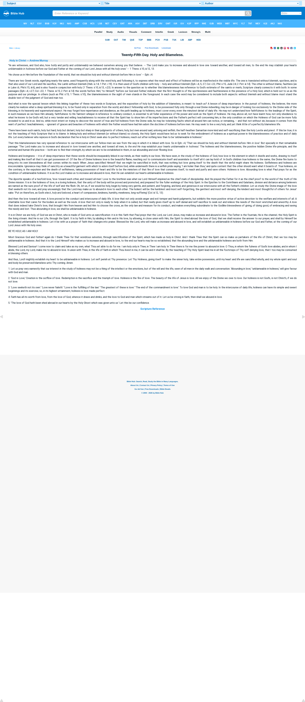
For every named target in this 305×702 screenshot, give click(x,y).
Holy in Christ (18, 60)
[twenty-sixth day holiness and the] (301, 323)
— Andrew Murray (37, 60)
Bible (11, 48)
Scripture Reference (152, 308)
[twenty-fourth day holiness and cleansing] (4, 323)
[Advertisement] (152, 335)
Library (17, 48)
